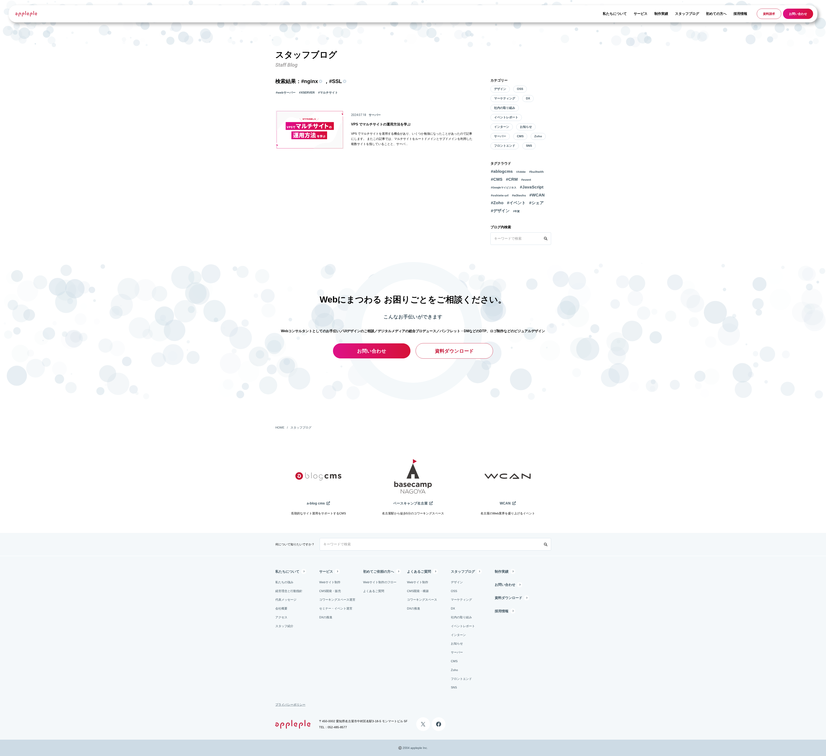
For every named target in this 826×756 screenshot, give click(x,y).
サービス (640, 13)
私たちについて (615, 13)
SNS (529, 145)
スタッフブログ (687, 13)
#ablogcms (502, 171)
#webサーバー (286, 92)
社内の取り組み (504, 108)
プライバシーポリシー (290, 704)
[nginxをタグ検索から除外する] (320, 81)
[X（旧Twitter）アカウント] (423, 724)
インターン (501, 126)
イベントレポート (506, 117)
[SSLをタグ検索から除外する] (344, 81)
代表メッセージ (285, 599)
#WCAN (537, 195)
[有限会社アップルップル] (26, 13)
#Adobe (521, 171)
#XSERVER (307, 92)
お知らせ (526, 126)
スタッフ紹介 (284, 626)
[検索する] (546, 239)
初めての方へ (716, 13)
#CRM (512, 179)
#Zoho (497, 203)
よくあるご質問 (373, 591)
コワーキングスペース (422, 599)
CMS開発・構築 (418, 591)
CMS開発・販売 (330, 591)
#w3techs (519, 195)
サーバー (500, 136)
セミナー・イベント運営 (335, 608)
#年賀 (516, 211)
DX (528, 98)
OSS (520, 89)
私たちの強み (284, 582)
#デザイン (500, 210)
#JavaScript (531, 187)
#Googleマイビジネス (503, 187)
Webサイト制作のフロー (379, 582)
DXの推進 (325, 617)
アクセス (281, 617)
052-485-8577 (337, 727)
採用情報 (740, 13)
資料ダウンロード (454, 351)
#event (526, 179)
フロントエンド (504, 145)
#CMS (496, 179)
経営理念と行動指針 (288, 591)
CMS (520, 136)
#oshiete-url (500, 195)
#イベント (516, 203)
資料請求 (769, 13)
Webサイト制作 (330, 582)
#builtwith (536, 171)
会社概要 (281, 608)
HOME (279, 427)
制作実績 (661, 13)
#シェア (536, 203)
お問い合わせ (798, 13)
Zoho (538, 136)
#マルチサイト (328, 92)
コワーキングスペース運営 (337, 599)
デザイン (500, 89)
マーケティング (504, 98)
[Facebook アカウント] (438, 724)
